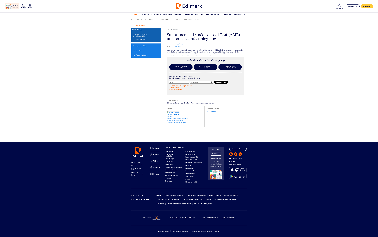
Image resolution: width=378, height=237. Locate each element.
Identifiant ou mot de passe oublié (181, 86)
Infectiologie (212, 111)
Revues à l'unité (216, 158)
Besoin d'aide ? (175, 88)
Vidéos (155, 161)
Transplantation (190, 173)
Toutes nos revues (216, 167)
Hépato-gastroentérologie (183, 14)
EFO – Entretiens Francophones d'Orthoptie (197, 199)
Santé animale (190, 171)
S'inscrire (367, 6)
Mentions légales (163, 231)
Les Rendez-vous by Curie (203, 204)
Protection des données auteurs (201, 231)
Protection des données (180, 231)
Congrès (156, 155)
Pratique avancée (191, 160)
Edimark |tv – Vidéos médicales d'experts (169, 195)
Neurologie (168, 178)
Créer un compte (176, 90)
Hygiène (188, 179)
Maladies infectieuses (241, 14)
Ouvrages (216, 161)
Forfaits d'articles (216, 164)
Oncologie (157, 14)
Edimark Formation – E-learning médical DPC (223, 195)
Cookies (217, 231)
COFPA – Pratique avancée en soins (167, 199)
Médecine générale (171, 175)
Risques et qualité (191, 182)
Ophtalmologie (190, 151)
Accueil (147, 14)
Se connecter (352, 6)
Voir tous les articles (139, 25)
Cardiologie (169, 151)
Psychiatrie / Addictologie (193, 162)
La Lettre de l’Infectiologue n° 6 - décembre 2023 (141, 35)
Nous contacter (238, 149)
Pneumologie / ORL (213, 14)
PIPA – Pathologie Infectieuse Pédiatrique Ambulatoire (173, 204)
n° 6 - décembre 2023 (165, 19)
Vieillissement (189, 176)
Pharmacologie (190, 154)
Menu (136, 14)
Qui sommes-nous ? (235, 158)
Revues (156, 174)
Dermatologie (199, 14)
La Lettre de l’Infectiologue (146, 19)
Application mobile (235, 164)
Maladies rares (170, 172)
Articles (156, 148)
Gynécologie (169, 161)
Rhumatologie (227, 14)
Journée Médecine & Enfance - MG (226, 199)
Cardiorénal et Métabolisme (169, 155)
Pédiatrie (188, 165)
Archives (232, 161)
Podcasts (156, 168)
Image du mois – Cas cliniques (196, 195)
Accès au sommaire (140, 40)
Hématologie (167, 14)
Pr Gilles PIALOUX (173, 114)
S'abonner (216, 154)
